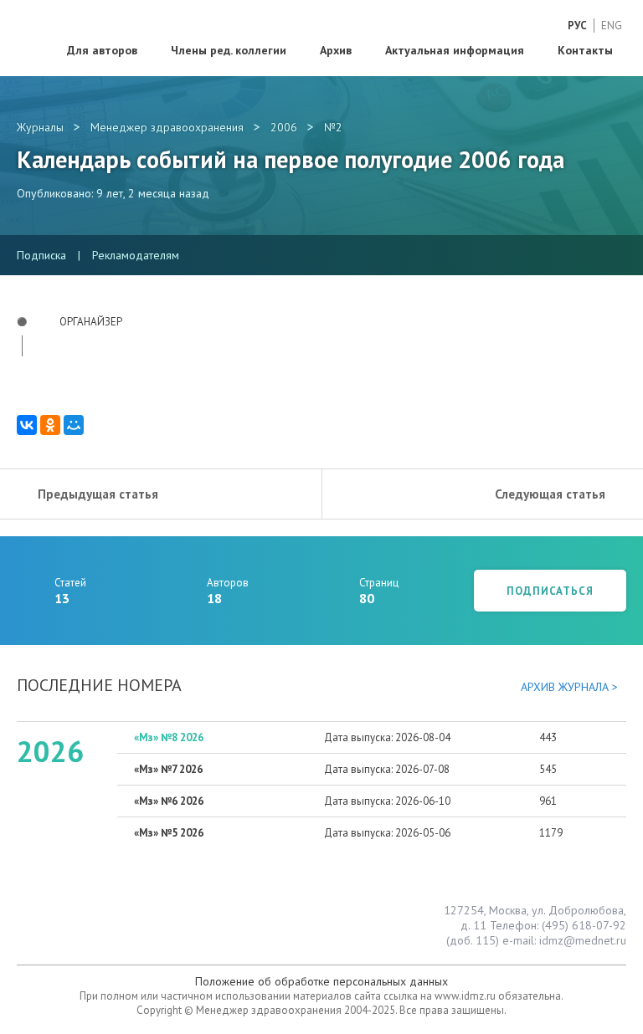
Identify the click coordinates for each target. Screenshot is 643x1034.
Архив (336, 50)
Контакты (585, 50)
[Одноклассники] (50, 425)
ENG (611, 25)
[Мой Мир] (74, 425)
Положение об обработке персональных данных (321, 981)
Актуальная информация (454, 50)
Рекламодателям (135, 255)
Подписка (41, 255)
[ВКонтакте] (27, 425)
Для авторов (102, 50)
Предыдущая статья (98, 494)
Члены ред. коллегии (228, 50)
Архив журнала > (569, 686)
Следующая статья (550, 494)
